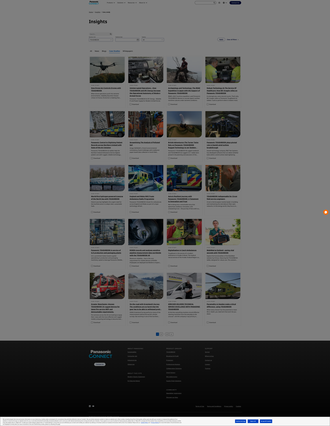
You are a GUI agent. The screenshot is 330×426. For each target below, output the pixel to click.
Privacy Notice (155, 422)
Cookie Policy (144, 422)
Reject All (253, 421)
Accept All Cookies (266, 421)
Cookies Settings (240, 421)
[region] (165, 421)
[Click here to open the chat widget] (325, 212)
